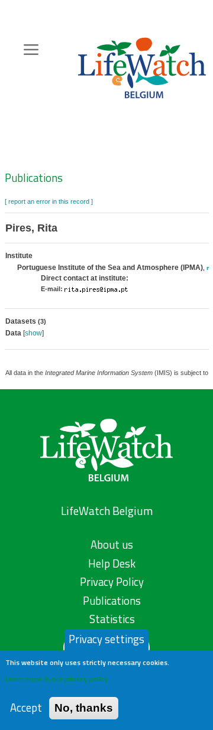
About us (112, 544)
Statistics (112, 619)
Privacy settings (106, 639)
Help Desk (111, 563)
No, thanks (83, 708)
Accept (26, 708)
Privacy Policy (112, 581)
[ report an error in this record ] (49, 201)
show (33, 333)
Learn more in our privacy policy (56, 679)
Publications (34, 178)
